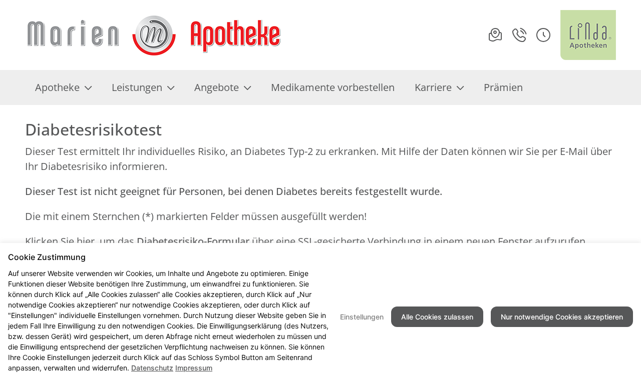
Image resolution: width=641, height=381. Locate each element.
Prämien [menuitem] (503, 87)
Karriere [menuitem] (433, 87)
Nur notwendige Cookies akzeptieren (562, 316)
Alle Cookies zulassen (437, 316)
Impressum (193, 368)
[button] (543, 35)
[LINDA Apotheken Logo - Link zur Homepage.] (588, 35)
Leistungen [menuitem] (137, 87)
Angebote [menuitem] (216, 87)
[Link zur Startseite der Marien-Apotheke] (153, 35)
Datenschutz (152, 368)
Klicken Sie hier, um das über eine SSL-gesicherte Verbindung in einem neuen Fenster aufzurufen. (306, 241)
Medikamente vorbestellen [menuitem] (333, 87)
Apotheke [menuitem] (57, 87)
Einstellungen (362, 316)
